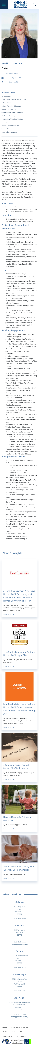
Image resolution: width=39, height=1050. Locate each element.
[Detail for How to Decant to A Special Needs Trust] (20, 808)
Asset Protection (8, 96)
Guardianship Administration (12, 113)
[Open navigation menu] (4, 4)
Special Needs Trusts (9, 129)
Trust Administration (9, 132)
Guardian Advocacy (9, 109)
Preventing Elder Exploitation (12, 119)
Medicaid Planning (8, 116)
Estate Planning (7, 103)
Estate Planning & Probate (11, 106)
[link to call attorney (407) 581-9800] (34, 4)
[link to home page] (20, 4)
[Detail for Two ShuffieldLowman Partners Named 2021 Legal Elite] (20, 644)
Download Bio (14, 82)
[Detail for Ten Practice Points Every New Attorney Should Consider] (20, 858)
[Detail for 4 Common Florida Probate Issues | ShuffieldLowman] (20, 757)
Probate (4, 122)
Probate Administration (10, 126)
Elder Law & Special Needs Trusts (14, 99)
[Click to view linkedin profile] (3, 82)
